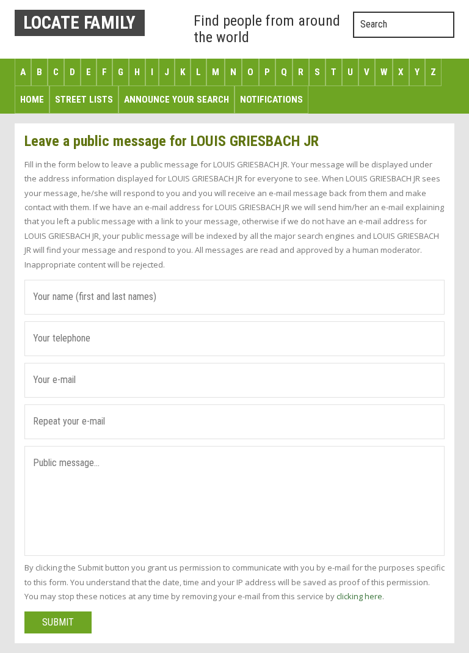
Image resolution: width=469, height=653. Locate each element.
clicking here (359, 596)
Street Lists (84, 99)
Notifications (271, 99)
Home (32, 99)
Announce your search (176, 99)
